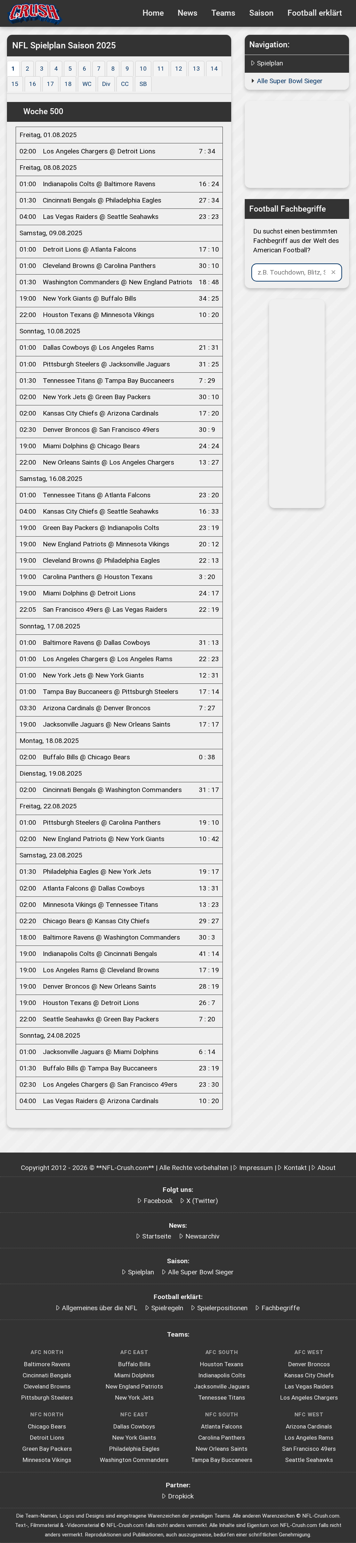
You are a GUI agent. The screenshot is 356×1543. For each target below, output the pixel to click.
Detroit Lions (47, 1437)
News (187, 13)
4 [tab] (56, 68)
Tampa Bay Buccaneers (221, 1459)
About (326, 1168)
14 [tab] (214, 68)
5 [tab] (70, 68)
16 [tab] (32, 83)
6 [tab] (84, 68)
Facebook (158, 1201)
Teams (223, 13)
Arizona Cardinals (309, 1426)
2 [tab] (27, 68)
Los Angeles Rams (309, 1437)
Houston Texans (221, 1364)
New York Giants (134, 1437)
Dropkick (181, 1496)
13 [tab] (196, 68)
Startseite (156, 1236)
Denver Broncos (309, 1364)
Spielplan (270, 63)
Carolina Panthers (221, 1437)
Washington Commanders (134, 1459)
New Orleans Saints (222, 1448)
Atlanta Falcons (221, 1426)
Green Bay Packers (47, 1448)
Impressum (256, 1168)
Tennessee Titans (221, 1397)
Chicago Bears (47, 1426)
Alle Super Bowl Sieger (290, 81)
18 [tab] (68, 83)
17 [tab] (50, 83)
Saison (261, 13)
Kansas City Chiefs (309, 1375)
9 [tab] (127, 68)
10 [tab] (143, 68)
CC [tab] (125, 83)
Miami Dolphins (134, 1375)
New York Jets (134, 1397)
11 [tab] (160, 68)
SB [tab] (143, 83)
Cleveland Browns (47, 1386)
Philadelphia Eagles (134, 1448)
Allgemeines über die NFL (99, 1308)
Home (153, 13)
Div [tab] (106, 83)
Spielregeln (167, 1308)
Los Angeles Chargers (309, 1397)
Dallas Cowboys (134, 1426)
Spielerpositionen (222, 1308)
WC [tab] (86, 83)
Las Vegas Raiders (309, 1386)
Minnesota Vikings (47, 1459)
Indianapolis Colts (221, 1375)
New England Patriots (134, 1386)
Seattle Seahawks (309, 1459)
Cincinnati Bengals (47, 1375)
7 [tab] (98, 68)
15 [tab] (14, 83)
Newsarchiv (202, 1236)
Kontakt (295, 1168)
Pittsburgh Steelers (47, 1397)
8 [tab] (113, 68)
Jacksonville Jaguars (222, 1386)
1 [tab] (13, 68)
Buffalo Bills (134, 1364)
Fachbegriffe (280, 1308)
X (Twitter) (202, 1201)
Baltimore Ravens (47, 1364)
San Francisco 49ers (309, 1448)
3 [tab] (41, 68)
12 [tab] (178, 68)
